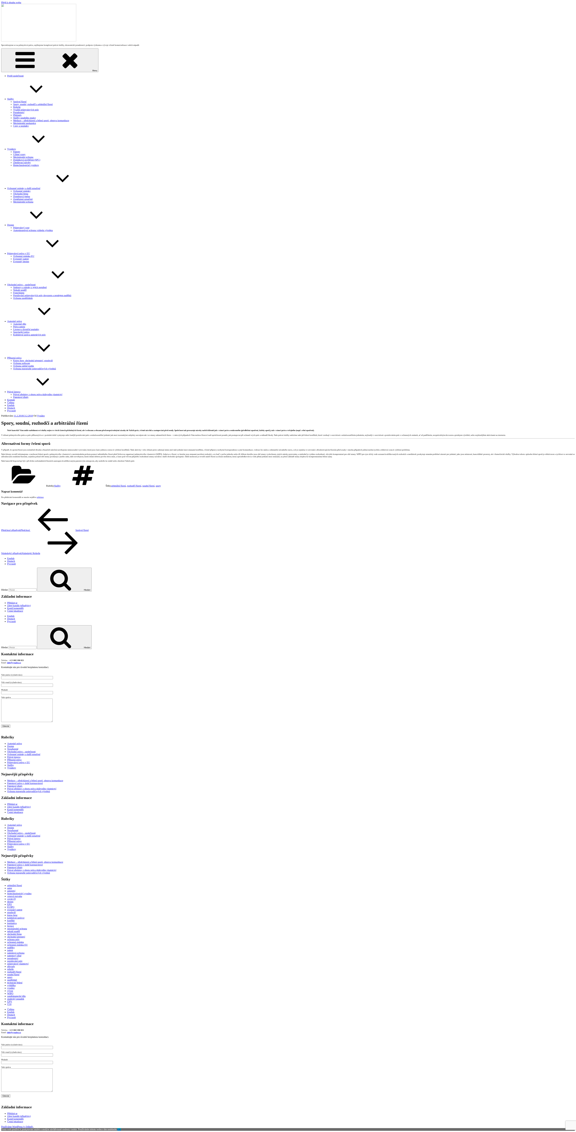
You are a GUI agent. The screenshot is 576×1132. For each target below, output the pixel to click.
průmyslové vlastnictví (17, 963)
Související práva (21, 332)
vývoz (10, 990)
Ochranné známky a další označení (23, 188)
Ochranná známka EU (23, 256)
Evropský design (21, 261)
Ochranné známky (22, 191)
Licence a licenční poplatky (26, 329)
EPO (9, 904)
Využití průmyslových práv (26, 109)
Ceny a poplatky (21, 126)
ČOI (9, 1004)
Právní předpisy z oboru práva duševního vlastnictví (37, 394)
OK (119, 1129)
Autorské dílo (19, 324)
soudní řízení (148, 486)
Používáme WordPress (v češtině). (17, 1126)
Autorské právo (14, 321)
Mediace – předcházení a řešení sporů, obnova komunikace (41, 120)
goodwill (11, 912)
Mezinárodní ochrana (23, 157)
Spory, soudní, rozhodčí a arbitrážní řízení (33, 104)
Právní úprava (13, 391)
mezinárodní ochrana (17, 928)
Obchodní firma (20, 193)
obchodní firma (14, 934)
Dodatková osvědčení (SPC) (26, 160)
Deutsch (11, 408)
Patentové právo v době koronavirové (25, 783)
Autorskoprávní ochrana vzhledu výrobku (33, 230)
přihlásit (40, 497)
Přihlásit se (12, 603)
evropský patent (14, 909)
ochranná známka (15, 942)
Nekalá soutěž (20, 290)
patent (10, 950)
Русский (11, 410)
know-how (12, 915)
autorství (11, 891)
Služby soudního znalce (24, 118)
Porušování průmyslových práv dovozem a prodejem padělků (42, 295)
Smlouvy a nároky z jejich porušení (30, 287)
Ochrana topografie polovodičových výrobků (34, 368)
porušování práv (14, 961)
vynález (11, 988)
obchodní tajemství (16, 936)
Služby (10, 99)
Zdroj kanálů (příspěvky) (19, 605)
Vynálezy (11, 149)
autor (9, 888)
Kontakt (11, 400)
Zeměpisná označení (23, 199)
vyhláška (11, 985)
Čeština (10, 402)
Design (10, 225)
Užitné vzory (19, 154)
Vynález (41, 415)
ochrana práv (13, 939)
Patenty (16, 151)
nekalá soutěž (13, 931)
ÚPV (9, 1001)
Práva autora (19, 326)
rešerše (10, 969)
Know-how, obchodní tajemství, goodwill (33, 360)
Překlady (17, 115)
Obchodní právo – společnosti (21, 284)
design (10, 901)
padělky (11, 947)
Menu (94, 70)
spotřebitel (12, 980)
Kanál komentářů (15, 608)
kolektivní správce (15, 918)
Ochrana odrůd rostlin (23, 366)
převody (11, 966)
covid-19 (11, 899)
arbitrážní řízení (118, 486)
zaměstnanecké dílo (16, 996)
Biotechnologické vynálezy (26, 165)
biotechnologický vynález (19, 893)
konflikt (11, 920)
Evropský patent (21, 259)
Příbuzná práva (14, 358)
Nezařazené (12, 749)
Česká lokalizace (15, 611)
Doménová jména (21, 196)
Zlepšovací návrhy (22, 162)
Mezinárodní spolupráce (24, 123)
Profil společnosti (15, 76)
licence (10, 926)
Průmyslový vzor (21, 227)
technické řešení (14, 982)
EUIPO (10, 907)
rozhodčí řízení (134, 486)
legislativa (12, 923)
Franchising (18, 292)
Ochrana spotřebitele (23, 298)
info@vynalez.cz (14, 663)
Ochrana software (21, 363)
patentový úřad (14, 955)
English (10, 405)
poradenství (12, 958)
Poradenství (18, 112)
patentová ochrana (15, 953)
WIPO (10, 993)
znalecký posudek (15, 999)
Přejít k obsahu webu (11, 2)
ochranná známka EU (17, 945)
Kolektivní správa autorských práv (29, 334)
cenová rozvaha (14, 896)
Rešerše (17, 107)
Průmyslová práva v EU (18, 253)
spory (158, 486)
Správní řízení (19, 101)
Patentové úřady (20, 397)
